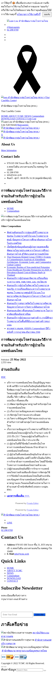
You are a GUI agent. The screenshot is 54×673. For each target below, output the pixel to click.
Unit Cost (31, 118)
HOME (4, 116)
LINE (9, 523)
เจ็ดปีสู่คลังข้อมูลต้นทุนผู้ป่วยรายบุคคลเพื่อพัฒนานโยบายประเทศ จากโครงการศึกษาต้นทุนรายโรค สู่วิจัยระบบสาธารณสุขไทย (28, 250)
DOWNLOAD (8, 118)
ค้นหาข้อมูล (8, 669)
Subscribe (39, 615)
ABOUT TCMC (16, 116)
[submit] (45, 670)
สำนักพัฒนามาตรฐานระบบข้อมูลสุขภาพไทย (24, 650)
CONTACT (21, 118)
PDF (3, 377)
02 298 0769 (12, 30)
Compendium (38, 116)
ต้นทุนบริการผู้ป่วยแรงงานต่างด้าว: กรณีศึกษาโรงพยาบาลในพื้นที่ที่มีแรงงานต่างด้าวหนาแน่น (30, 321)
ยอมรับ (47, 14)
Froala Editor (33, 503)
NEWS (28, 116)
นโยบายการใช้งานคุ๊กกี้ (28, 14)
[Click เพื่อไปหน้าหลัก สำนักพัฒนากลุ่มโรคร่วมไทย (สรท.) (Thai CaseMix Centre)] (27, 100)
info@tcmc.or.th (21, 554)
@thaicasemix (22, 125)
